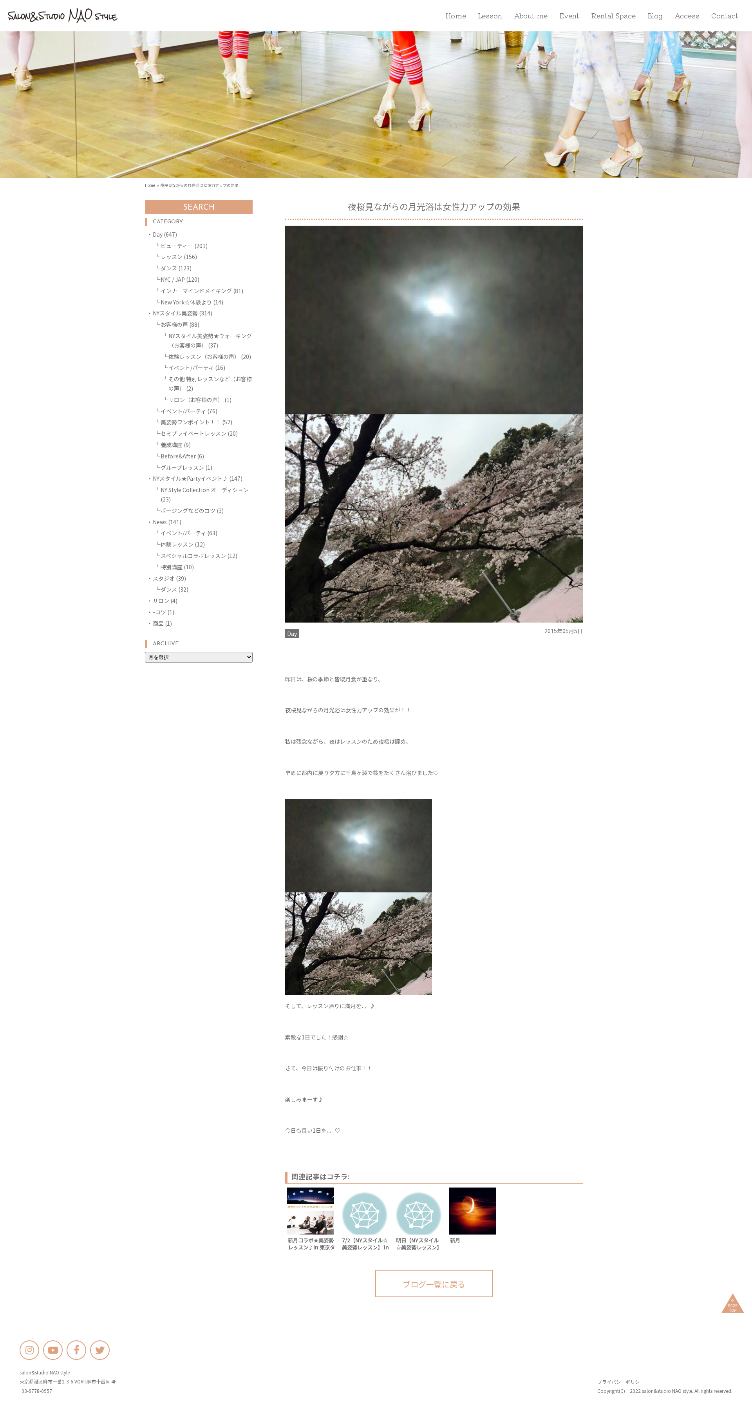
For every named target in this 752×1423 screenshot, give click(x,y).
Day (158, 234)
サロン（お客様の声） (195, 400)
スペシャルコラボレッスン (193, 555)
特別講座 (172, 567)
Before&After (178, 456)
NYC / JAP (173, 279)
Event (569, 15)
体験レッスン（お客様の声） (204, 356)
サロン (161, 601)
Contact (724, 15)
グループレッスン (182, 467)
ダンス (169, 268)
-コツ (159, 612)
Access (687, 15)
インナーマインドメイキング (196, 291)
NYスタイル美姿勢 (175, 313)
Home (455, 15)
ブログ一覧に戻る (434, 1284)
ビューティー (177, 246)
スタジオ (164, 578)
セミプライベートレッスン (193, 433)
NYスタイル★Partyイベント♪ (190, 478)
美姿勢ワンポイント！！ (191, 422)
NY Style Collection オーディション (205, 490)
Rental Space (613, 15)
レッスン (172, 257)
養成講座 (172, 445)
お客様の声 (174, 324)
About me (531, 15)
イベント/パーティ (191, 367)
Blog (655, 15)
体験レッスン (177, 544)
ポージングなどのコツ (188, 510)
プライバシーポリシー (620, 1381)
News (160, 522)
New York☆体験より (186, 302)
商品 (158, 623)
